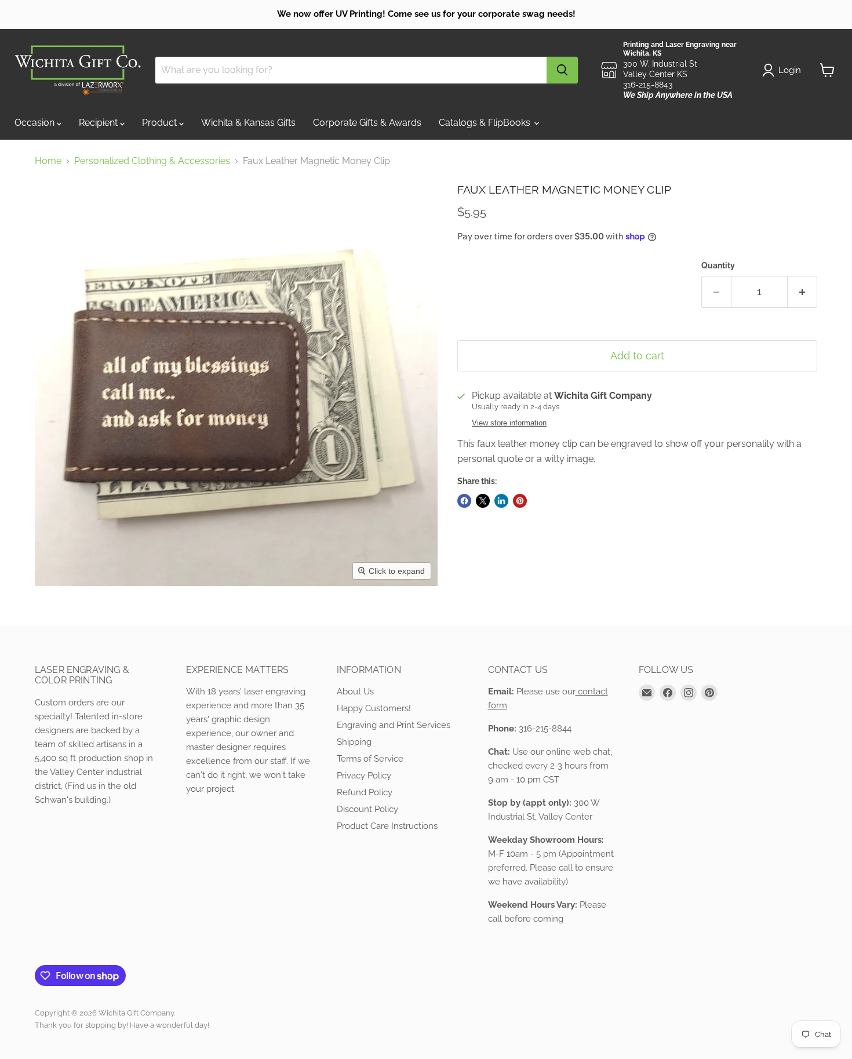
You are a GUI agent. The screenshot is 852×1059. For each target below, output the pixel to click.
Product (160, 122)
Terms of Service (370, 759)
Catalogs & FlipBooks (486, 122)
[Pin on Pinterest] (520, 501)
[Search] (562, 70)
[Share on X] (483, 501)
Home (48, 161)
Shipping (354, 742)
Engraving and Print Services (393, 725)
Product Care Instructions (387, 826)
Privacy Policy (364, 775)
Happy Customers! (374, 708)
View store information (509, 423)
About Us (355, 691)
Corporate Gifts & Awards (367, 122)
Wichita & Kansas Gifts (248, 122)
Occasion (35, 122)
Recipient (99, 122)
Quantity (718, 265)
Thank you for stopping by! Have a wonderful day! (122, 1025)
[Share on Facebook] (464, 501)
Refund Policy (364, 792)
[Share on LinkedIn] (501, 501)
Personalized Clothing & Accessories (152, 161)
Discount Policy (367, 809)
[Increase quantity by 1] (802, 292)
